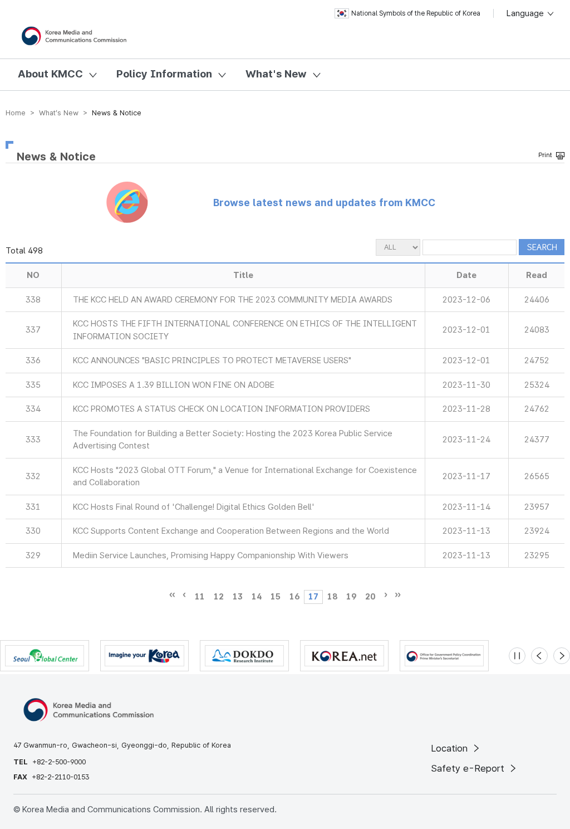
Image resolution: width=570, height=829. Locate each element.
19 (351, 597)
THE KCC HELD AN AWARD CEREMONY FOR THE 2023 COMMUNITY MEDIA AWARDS (232, 300)
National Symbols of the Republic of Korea (415, 13)
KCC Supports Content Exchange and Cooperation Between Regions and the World (231, 531)
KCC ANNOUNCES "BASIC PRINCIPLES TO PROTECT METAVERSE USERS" (212, 360)
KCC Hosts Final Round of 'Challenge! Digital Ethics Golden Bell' (194, 507)
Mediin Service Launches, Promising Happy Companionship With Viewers (210, 555)
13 (238, 597)
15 (276, 597)
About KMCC (50, 73)
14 (257, 597)
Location (450, 748)
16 (294, 597)
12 (219, 597)
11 (200, 597)
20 (370, 597)
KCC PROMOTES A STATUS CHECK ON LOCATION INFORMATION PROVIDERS (221, 409)
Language (526, 13)
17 (313, 597)
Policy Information (164, 73)
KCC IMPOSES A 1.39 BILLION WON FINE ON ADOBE (173, 385)
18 (332, 597)
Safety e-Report (469, 768)
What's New (276, 73)
